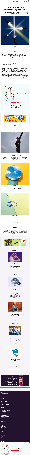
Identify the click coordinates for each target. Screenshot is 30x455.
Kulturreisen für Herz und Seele (15, 360)
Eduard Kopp (15, 48)
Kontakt (2, 425)
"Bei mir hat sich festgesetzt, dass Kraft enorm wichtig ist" (15, 266)
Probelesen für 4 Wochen (15, 102)
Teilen (15, 51)
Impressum (3, 422)
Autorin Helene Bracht (15, 312)
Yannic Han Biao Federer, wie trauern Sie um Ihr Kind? (15, 291)
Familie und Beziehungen (5, 410)
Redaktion (2, 441)
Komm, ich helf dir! (15, 337)
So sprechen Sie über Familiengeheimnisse (15, 315)
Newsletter (3, 396)
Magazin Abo (3, 432)
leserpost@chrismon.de (12, 232)
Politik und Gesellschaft (5, 417)
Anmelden (28, 1)
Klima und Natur (4, 414)
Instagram (25, 232)
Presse (2, 436)
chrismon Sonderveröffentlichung (15, 357)
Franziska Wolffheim (14, 323)
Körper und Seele (4, 415)
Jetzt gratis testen (15, 450)
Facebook (12, 233)
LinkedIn (16, 233)
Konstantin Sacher (14, 222)
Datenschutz (3, 424)
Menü (1, 1)
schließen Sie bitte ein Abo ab (19, 231)
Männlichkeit (16, 263)
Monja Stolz (14, 274)
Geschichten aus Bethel (15, 335)
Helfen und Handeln (4, 412)
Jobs (1, 437)
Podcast (2, 398)
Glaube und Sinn (4, 411)
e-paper (2, 407)
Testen (25, 1)
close (29, 442)
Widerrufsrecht (3, 427)
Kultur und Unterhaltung (5, 416)
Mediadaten (3, 435)
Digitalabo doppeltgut (5, 404)
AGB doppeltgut (3, 426)
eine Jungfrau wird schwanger (9, 62)
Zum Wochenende (4, 401)
